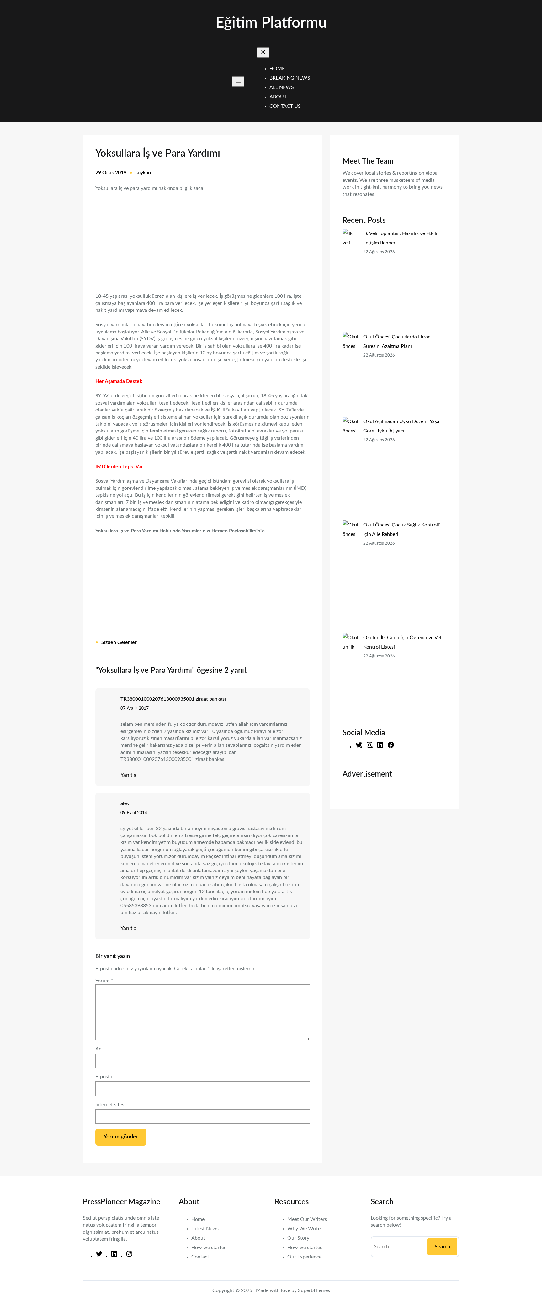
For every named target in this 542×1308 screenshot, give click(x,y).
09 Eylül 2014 (133, 813)
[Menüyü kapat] (263, 52)
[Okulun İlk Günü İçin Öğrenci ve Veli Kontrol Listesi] (350, 675)
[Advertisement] (202, 238)
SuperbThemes (314, 1290)
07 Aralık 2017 (134, 708)
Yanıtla (128, 775)
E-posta (103, 1076)
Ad (98, 1048)
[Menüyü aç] (238, 81)
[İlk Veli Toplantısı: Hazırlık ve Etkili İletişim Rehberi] (350, 280)
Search (442, 1246)
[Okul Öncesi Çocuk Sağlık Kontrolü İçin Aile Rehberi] (350, 576)
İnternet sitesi (110, 1104)
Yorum (104, 980)
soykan (143, 172)
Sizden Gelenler (119, 642)
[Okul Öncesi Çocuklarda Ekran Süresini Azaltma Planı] (350, 374)
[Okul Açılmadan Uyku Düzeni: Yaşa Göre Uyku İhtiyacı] (350, 468)
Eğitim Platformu (271, 22)
